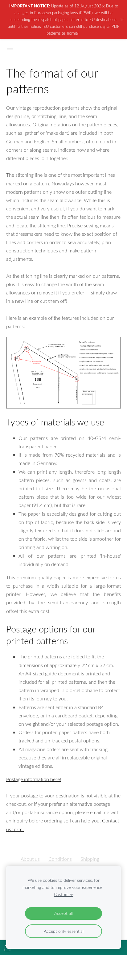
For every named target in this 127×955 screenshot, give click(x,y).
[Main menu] (10, 48)
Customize (63, 894)
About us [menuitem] (30, 859)
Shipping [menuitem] (89, 859)
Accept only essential (64, 931)
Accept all (63, 913)
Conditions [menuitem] (60, 859)
